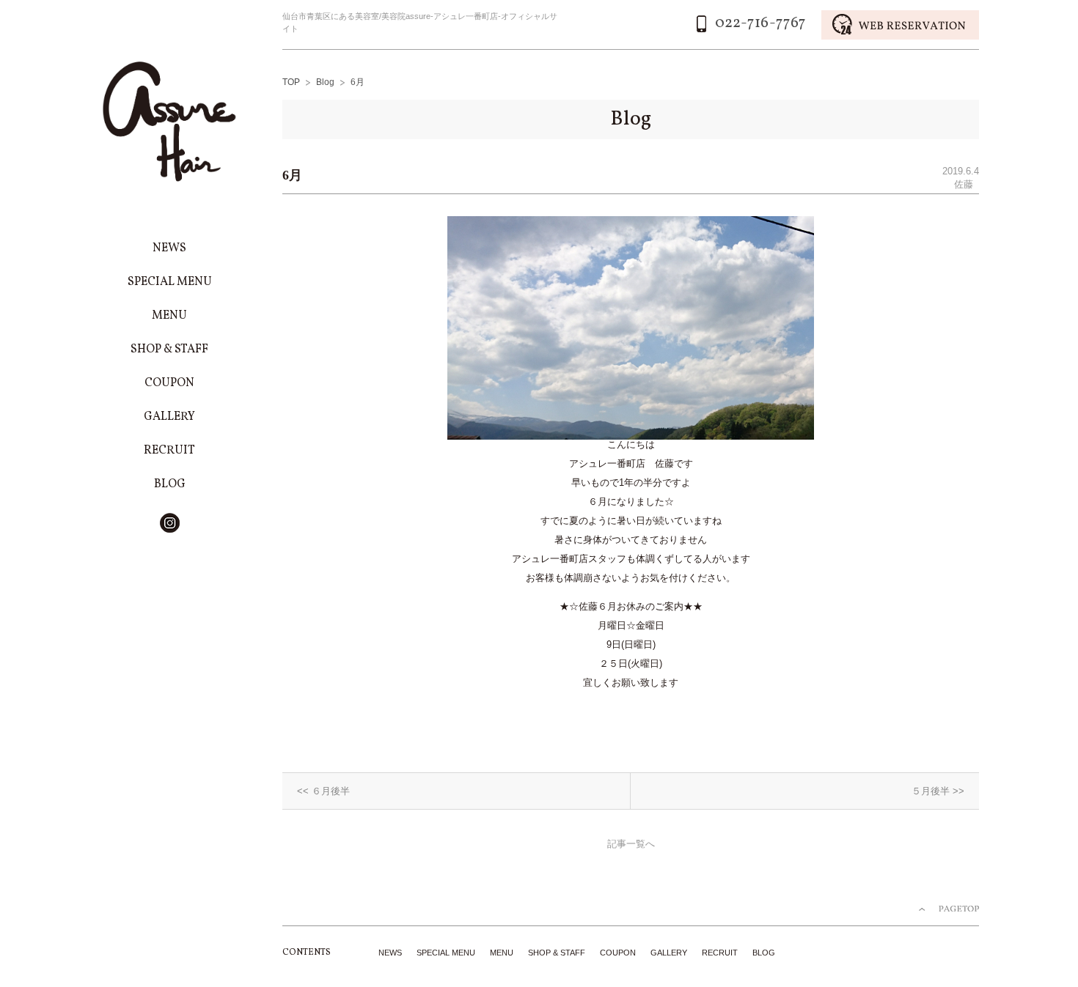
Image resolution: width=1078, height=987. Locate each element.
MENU (501, 952)
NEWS (390, 952)
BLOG (763, 952)
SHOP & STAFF (556, 952)
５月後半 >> (938, 790)
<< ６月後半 (323, 790)
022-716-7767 (760, 23)
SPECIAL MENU (446, 952)
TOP (291, 82)
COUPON (618, 952)
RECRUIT (720, 952)
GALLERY (668, 952)
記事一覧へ (631, 844)
